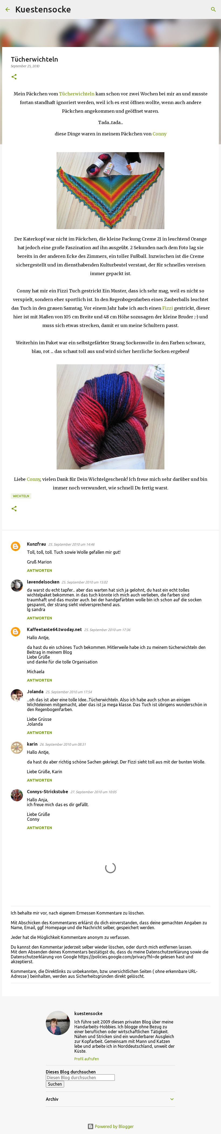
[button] (14, 77)
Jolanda (35, 691)
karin (32, 744)
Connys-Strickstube (47, 791)
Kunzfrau (36, 544)
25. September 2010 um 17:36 (107, 630)
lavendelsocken (43, 581)
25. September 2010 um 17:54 (69, 692)
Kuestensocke (43, 9)
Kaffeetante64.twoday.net (54, 629)
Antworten (39, 570)
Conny (160, 133)
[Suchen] (78, 9)
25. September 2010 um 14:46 (71, 544)
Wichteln (21, 496)
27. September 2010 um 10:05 (93, 792)
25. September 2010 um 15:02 (84, 582)
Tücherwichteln (77, 93)
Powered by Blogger (114, 1126)
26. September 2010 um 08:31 (63, 744)
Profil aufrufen (86, 1059)
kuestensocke (88, 1013)
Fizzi (168, 308)
